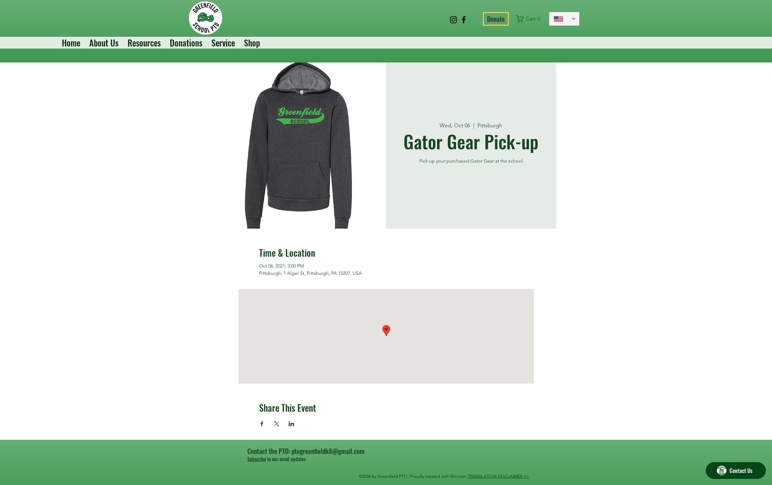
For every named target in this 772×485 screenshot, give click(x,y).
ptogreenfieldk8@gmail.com (328, 451)
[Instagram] (453, 19)
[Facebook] (463, 19)
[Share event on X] (277, 423)
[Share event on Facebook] (262, 423)
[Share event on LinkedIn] (291, 423)
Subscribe (256, 459)
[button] (529, 18)
